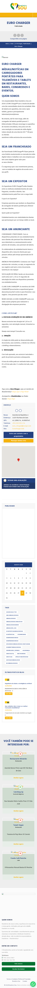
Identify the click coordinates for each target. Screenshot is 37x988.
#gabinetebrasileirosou (13, 647)
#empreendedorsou (12, 638)
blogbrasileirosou (12, 663)
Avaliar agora (18, 778)
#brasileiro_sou (11, 628)
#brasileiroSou (11, 618)
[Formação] (20, 787)
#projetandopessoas (21, 657)
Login (35, 15)
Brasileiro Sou (16, 981)
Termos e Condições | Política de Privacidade (18, 979)
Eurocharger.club (18, 429)
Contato (25, 981)
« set (8, 564)
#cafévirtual (10, 634)
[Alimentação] (20, 754)
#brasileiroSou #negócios (14, 622)
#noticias (9, 657)
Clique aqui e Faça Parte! (20, 392)
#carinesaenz (22, 634)
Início (7, 44)
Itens (12, 44)
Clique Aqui (11, 399)
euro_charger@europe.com (21, 426)
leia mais (9, 694)
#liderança (26, 650)
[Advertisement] (16, 533)
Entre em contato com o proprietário (18, 435)
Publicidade (26, 44)
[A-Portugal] (16, 754)
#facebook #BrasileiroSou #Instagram (18, 644)
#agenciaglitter (11, 612)
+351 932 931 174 (18, 423)
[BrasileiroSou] (18, 6)
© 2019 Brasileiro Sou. (10, 985)
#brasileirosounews (12, 625)
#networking (21, 654)
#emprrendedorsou (12, 641)
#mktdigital (10, 654)
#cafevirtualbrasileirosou (14, 631)
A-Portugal (18, 44)
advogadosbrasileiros (13, 660)
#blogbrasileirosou (12, 615)
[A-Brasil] (16, 787)
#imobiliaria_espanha (12, 650)
